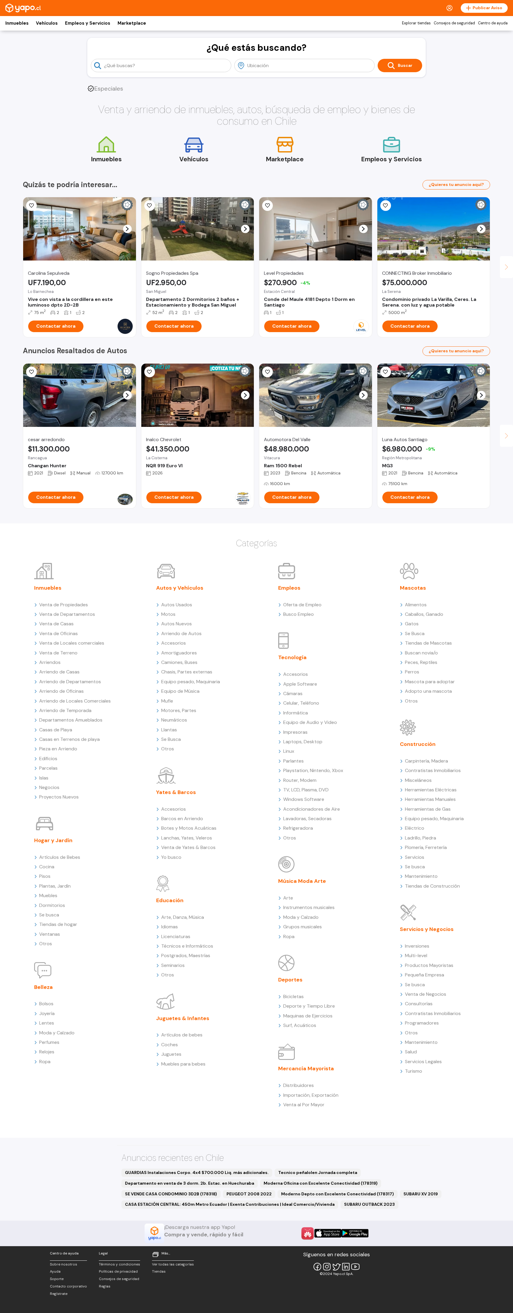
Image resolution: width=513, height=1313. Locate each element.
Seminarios (173, 965)
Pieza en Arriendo (58, 749)
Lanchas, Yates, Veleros (186, 838)
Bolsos (46, 1003)
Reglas (104, 1286)
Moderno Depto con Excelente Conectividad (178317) (337, 1194)
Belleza (43, 987)
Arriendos (50, 662)
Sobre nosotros (63, 1264)
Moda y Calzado (57, 1033)
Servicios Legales (423, 1061)
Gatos (412, 624)
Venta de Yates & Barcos (188, 847)
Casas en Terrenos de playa (69, 739)
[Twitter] (336, 1266)
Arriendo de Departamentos (70, 681)
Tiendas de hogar (58, 924)
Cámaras (293, 693)
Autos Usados (176, 605)
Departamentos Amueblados (70, 720)
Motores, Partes (178, 710)
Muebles (48, 895)
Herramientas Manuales (430, 799)
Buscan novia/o (421, 653)
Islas (43, 778)
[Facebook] (317, 1266)
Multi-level (416, 955)
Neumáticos (174, 720)
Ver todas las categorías (173, 1264)
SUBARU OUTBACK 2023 (369, 1204)
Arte (288, 898)
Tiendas (159, 1271)
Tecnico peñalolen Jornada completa (317, 1172)
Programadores (422, 1023)
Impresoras (295, 732)
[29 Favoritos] (267, 205)
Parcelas (48, 768)
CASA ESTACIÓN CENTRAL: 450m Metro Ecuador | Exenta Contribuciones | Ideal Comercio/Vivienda (230, 1204)
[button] (127, 229)
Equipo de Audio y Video (310, 722)
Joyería (47, 1013)
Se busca (49, 915)
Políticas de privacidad (118, 1271)
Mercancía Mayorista (306, 1068)
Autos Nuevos (176, 624)
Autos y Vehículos (179, 587)
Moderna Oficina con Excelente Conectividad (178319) (321, 1183)
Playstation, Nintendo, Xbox (313, 770)
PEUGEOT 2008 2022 (249, 1194)
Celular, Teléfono (301, 703)
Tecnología (292, 657)
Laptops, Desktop (302, 741)
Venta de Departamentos (67, 614)
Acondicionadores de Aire (311, 809)
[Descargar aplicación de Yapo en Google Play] (354, 1233)
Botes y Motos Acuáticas (188, 828)
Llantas (169, 730)
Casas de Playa (55, 730)
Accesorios (173, 643)
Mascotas (413, 587)
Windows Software (303, 799)
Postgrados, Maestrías (185, 955)
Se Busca (171, 739)
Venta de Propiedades (63, 605)
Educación (169, 900)
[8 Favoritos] (385, 205)
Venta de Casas (56, 624)
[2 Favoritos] (31, 205)
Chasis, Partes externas (186, 672)
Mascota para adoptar (430, 681)
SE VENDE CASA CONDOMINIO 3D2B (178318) (171, 1194)
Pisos (44, 876)
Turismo (413, 1071)
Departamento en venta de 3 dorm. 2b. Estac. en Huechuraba (189, 1183)
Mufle (167, 701)
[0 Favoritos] (149, 205)
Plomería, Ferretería (426, 847)
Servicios (414, 857)
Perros (412, 672)
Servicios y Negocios (427, 929)
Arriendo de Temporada (65, 710)
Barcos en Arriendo (182, 818)
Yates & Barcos (176, 792)
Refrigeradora (298, 828)
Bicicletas (293, 996)
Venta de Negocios (425, 994)
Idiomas (169, 927)
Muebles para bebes (183, 1064)
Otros (45, 943)
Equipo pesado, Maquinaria (190, 681)
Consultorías (419, 1003)
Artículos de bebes (181, 1035)
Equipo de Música (180, 691)
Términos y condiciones (119, 1264)
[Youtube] (355, 1266)
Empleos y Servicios (87, 23)
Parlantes (293, 761)
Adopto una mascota (428, 691)
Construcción (418, 744)
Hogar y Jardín (53, 840)
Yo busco (171, 857)
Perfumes (49, 1042)
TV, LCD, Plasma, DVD (306, 790)
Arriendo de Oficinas (61, 691)
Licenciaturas (175, 936)
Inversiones (417, 946)
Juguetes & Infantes (182, 1018)
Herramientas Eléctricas (431, 790)
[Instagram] (327, 1266)
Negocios (49, 787)
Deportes (290, 979)
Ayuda (55, 1271)
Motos (168, 614)
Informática (295, 713)
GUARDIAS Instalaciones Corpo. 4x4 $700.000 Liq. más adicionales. (197, 1172)
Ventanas (49, 934)
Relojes (46, 1052)
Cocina (46, 867)
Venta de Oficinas (58, 633)
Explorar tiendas (416, 23)
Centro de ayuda (493, 23)
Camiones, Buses (179, 662)
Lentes (46, 1023)
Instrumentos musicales (309, 907)
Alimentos (416, 605)
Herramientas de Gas (428, 809)
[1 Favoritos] (267, 372)
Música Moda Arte (302, 881)
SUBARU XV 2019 (420, 1194)
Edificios (48, 758)
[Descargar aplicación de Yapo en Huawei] (307, 1233)
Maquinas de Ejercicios (307, 1016)
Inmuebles (16, 23)
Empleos (289, 587)
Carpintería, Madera (426, 761)
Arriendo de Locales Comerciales (75, 701)
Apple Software (300, 684)
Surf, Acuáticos (299, 1025)
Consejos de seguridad (454, 23)
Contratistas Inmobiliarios (433, 770)
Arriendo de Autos (181, 633)
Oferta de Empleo (302, 605)
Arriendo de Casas (59, 672)
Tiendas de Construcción (432, 886)
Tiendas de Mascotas (428, 643)
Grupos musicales (302, 927)
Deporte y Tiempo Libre (309, 1006)
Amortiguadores (179, 653)
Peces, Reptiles (421, 662)
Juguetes (171, 1054)
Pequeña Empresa (424, 975)
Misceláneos (418, 780)
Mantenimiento (421, 876)
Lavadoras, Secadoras (307, 818)
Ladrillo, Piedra (420, 838)
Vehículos (47, 23)
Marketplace (132, 23)
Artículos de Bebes (59, 857)
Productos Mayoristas (429, 965)
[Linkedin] (346, 1266)
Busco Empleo (298, 614)
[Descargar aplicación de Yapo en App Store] (327, 1233)
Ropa (44, 1061)
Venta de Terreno (58, 653)
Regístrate (58, 1293)
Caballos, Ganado (424, 614)
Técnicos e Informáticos (187, 946)
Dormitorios (52, 905)
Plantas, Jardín (55, 886)
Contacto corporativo (68, 1286)
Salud (411, 1052)
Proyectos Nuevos (59, 797)
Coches (169, 1044)
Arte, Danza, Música (182, 917)
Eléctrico (414, 828)
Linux (288, 751)
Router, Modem (299, 780)
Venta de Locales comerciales (71, 643)
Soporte (57, 1278)
